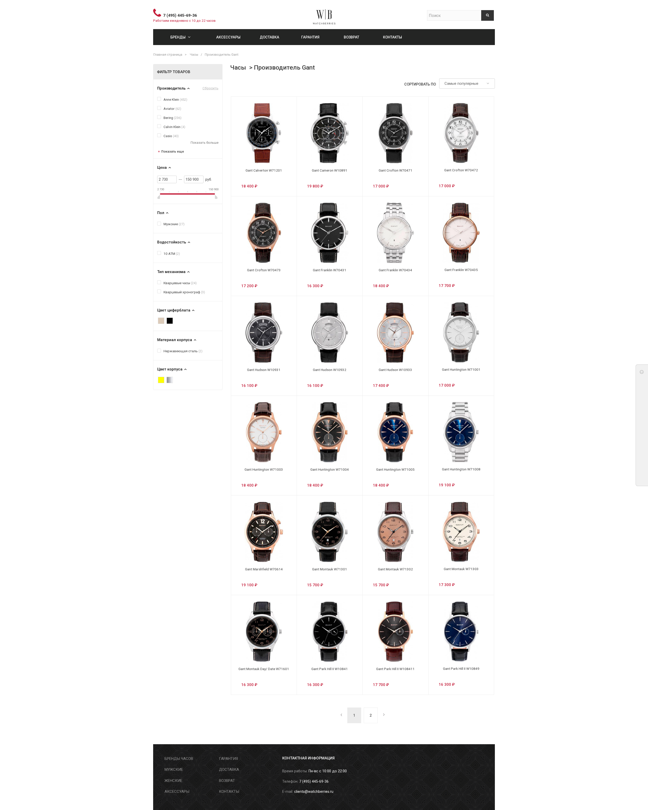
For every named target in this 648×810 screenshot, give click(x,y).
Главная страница (167, 54)
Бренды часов (179, 758)
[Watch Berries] (324, 14)
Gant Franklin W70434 (395, 270)
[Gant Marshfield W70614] (263, 532)
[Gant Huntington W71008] (461, 432)
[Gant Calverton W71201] (263, 133)
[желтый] (161, 380)
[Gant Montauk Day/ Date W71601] (263, 631)
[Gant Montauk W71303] (461, 532)
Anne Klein (171, 99)
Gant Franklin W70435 (461, 270)
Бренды (178, 37)
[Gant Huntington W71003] (263, 432)
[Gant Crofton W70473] (263, 233)
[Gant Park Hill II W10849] (461, 631)
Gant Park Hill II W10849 (461, 669)
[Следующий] (383, 715)
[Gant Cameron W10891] (329, 133)
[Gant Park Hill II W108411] (395, 631)
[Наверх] (641, 373)
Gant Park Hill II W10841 (329, 669)
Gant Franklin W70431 (329, 270)
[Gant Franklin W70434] (395, 233)
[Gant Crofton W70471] (395, 133)
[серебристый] (170, 380)
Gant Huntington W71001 (461, 369)
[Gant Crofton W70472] (461, 133)
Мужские (171, 224)
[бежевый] (161, 321)
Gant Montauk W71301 (329, 569)
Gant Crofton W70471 (395, 170)
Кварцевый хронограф (182, 292)
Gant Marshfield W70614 (264, 569)
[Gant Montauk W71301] (329, 532)
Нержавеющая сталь (181, 351)
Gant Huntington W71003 (264, 469)
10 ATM (169, 254)
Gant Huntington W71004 (329, 469)
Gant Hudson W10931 (263, 370)
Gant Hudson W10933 (395, 370)
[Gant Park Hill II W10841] (329, 631)
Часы (194, 54)
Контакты (392, 37)
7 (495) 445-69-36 (180, 15)
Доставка (269, 37)
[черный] (170, 321)
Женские (173, 780)
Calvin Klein (172, 127)
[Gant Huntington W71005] (395, 432)
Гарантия (310, 37)
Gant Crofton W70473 (264, 270)
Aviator (169, 109)
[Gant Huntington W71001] (461, 332)
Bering (168, 118)
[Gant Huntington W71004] (329, 432)
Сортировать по (420, 84)
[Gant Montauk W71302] (395, 532)
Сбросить (210, 88)
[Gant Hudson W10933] (395, 332)
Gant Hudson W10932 (329, 370)
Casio (168, 136)
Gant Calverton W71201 (264, 170)
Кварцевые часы (177, 283)
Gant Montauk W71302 (395, 569)
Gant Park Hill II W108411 (395, 669)
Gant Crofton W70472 (461, 170)
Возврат (351, 37)
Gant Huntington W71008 (461, 469)
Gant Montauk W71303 (461, 569)
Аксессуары (228, 37)
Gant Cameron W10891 (329, 170)
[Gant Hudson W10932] (329, 332)
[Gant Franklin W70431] (329, 233)
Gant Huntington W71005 (395, 469)
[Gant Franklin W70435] (461, 233)
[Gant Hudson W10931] (263, 332)
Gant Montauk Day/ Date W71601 (263, 669)
